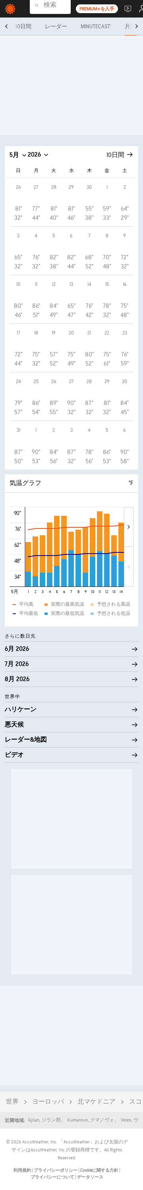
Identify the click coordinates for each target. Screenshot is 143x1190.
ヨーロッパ (48, 1102)
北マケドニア (96, 1102)
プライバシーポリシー (56, 1170)
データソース (90, 1177)
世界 (12, 1102)
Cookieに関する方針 (99, 1170)
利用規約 (23, 1170)
